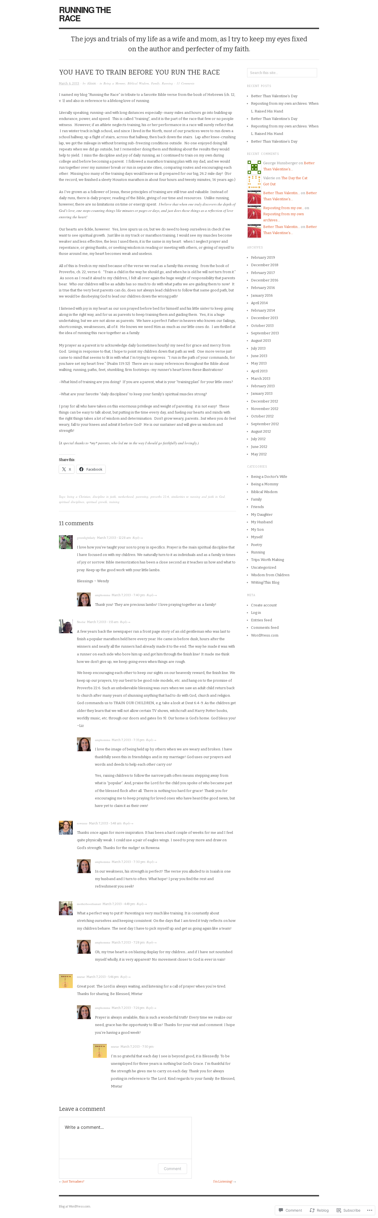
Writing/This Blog (265, 582)
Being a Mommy (114, 83)
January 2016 (262, 295)
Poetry (256, 545)
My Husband (262, 522)
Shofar (81, 622)
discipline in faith (104, 496)
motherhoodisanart (89, 904)
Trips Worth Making (267, 560)
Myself (257, 537)
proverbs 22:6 (160, 496)
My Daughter (262, 514)
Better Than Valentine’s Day (274, 96)
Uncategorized (263, 567)
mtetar (81, 977)
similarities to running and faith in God (198, 496)
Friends (257, 507)
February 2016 (263, 288)
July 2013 (258, 348)
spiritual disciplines (71, 502)
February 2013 (263, 386)
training (114, 502)
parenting (142, 496)
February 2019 (263, 257)
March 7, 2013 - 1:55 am (102, 622)
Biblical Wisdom (138, 83)
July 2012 (258, 439)
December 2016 (264, 280)
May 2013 (259, 363)
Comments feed (265, 627)
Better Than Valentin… (281, 193)
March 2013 (260, 378)
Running (167, 83)
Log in (256, 613)
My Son (257, 529)
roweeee (82, 823)
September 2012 (265, 424)
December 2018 (264, 265)
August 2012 (261, 431)
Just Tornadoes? (73, 1181)
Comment (172, 1168)
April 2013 (259, 371)
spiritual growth (96, 502)
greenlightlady (86, 537)
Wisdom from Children (270, 575)
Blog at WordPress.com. (75, 1206)
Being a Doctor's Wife (269, 477)
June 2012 (259, 447)
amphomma (102, 595)
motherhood (126, 496)
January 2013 (262, 393)
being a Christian (78, 496)
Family (155, 83)
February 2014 (263, 310)
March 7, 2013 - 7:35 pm (128, 740)
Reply (136, 537)
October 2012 (262, 416)
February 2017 (263, 273)
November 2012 (264, 409)
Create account (264, 605)
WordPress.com (264, 635)
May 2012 (259, 454)
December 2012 (264, 401)
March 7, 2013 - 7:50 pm (137, 1046)
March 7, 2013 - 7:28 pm (128, 942)
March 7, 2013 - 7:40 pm (128, 595)
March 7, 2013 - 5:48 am (105, 823)
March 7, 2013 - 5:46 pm (103, 977)
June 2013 (259, 356)
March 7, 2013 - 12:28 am (114, 538)
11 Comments (185, 83)
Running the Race (85, 14)
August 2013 (261, 341)
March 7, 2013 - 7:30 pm (128, 862)
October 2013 (262, 326)
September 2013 (265, 333)
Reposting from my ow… (283, 208)
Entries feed (261, 620)
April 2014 (259, 303)
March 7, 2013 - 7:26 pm (128, 1008)
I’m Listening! (222, 1181)
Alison (91, 83)
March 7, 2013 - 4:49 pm (119, 904)
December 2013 (264, 318)
